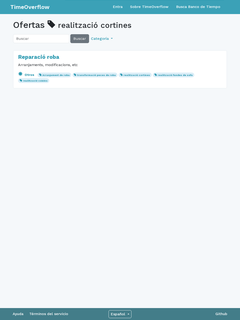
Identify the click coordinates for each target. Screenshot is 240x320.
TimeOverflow (29, 7)
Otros (29, 75)
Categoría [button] (100, 38)
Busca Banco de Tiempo (198, 6)
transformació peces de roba (96, 75)
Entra (118, 6)
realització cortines (137, 75)
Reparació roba (38, 57)
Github (221, 314)
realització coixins (35, 80)
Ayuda (18, 314)
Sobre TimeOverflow (149, 6)
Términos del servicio (48, 314)
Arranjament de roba (56, 75)
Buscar (79, 38)
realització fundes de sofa (175, 75)
